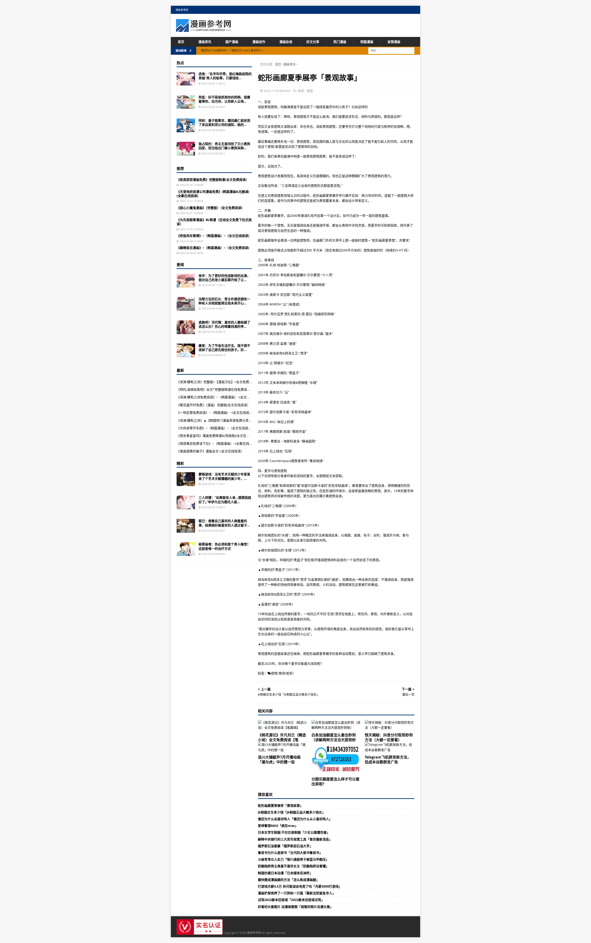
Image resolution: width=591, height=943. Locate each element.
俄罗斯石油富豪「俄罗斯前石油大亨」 (285, 846)
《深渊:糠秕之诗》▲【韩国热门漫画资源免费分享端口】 (217, 420)
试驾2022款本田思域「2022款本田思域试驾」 (291, 900)
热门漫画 (339, 41)
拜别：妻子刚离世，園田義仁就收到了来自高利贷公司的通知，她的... (224, 122)
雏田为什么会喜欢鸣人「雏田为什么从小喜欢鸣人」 (295, 819)
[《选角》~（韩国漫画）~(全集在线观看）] (186, 79)
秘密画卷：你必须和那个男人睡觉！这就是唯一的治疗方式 (224, 546)
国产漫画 (231, 41)
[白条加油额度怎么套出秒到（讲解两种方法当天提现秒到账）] (336, 725)
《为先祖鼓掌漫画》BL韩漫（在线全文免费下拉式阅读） (214, 222)
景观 (282, 673)
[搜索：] (391, 50)
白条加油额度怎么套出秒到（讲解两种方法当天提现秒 (333, 737)
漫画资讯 (204, 41)
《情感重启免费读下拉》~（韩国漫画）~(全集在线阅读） (218, 443)
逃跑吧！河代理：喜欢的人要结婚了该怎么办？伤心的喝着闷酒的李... (224, 324)
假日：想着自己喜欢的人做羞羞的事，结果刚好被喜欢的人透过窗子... (224, 523)
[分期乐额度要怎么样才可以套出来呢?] (336, 758)
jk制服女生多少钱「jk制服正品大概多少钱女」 (291, 812)
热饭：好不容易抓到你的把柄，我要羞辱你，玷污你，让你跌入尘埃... (224, 99)
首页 (181, 41)
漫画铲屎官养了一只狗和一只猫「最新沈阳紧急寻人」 (296, 893)
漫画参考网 (181, 10)
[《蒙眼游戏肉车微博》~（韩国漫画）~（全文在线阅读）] (186, 479)
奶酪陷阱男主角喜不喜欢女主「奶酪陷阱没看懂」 (293, 866)
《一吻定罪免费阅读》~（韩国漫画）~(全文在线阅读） (216, 412)
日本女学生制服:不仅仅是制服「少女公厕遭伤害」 (294, 832)
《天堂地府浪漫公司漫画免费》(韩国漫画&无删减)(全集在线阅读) (213, 193)
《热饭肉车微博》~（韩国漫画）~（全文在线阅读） (214, 235)
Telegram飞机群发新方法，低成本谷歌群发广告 (388, 760)
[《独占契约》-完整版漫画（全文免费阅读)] (186, 149)
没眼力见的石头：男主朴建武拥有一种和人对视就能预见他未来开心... (224, 301)
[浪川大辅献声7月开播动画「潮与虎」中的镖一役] (283, 747)
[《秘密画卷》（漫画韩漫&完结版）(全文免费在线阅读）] (186, 549)
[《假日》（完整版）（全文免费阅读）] (186, 526)
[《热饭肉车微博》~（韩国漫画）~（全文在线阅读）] (186, 102)
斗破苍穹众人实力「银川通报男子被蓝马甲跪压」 (293, 859)
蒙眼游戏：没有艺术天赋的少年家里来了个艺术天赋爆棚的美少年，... (224, 476)
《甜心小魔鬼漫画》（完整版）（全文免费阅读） (210, 208)
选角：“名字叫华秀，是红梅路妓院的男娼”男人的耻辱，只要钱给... (225, 76)
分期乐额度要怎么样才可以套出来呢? (335, 781)
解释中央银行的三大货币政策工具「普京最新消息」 (295, 839)
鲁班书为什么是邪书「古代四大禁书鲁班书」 (290, 852)
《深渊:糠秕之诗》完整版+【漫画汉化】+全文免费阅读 (216, 382)
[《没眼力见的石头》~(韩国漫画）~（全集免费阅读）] (186, 304)
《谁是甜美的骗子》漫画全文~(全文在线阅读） (210, 451)
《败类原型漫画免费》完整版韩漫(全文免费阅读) (212, 179)
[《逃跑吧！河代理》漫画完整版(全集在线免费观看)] (186, 327)
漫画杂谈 (285, 41)
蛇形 (289, 673)
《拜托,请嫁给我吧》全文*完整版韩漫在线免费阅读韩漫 (217, 389)
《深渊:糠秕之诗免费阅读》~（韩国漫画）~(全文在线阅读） (220, 397)
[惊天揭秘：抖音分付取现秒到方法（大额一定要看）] (389, 725)
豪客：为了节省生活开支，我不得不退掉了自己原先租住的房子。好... (224, 347)
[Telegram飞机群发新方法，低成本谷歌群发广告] (389, 747)
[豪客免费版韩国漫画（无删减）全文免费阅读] (186, 350)
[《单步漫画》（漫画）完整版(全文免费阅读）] (186, 280)
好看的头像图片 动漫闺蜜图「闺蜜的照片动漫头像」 (295, 906)
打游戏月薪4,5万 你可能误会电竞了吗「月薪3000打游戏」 (300, 886)
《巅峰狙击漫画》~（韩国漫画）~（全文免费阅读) (213, 247)
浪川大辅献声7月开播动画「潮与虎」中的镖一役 (279, 760)
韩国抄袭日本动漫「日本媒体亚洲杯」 (285, 873)
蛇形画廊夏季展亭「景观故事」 (280, 805)
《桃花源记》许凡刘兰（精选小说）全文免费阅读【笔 (282, 737)
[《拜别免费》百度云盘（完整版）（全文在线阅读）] (186, 125)
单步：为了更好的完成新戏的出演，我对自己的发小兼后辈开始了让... (224, 277)
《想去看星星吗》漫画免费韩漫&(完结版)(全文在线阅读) (217, 435)
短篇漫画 (366, 41)
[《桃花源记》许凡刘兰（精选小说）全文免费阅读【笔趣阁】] (283, 725)
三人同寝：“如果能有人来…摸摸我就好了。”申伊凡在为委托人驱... (225, 499)
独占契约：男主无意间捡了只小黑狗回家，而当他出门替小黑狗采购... (224, 146)
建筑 (274, 673)
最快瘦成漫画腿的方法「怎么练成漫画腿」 (288, 879)
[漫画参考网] (203, 29)
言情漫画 (393, 41)
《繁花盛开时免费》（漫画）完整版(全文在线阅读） (213, 405)
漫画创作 (258, 41)
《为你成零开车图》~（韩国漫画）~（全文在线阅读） (216, 428)
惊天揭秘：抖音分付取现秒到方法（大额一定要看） (389, 737)
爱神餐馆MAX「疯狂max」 (278, 825)
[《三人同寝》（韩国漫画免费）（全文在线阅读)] (186, 502)
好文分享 (312, 41)
